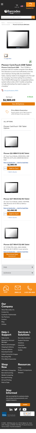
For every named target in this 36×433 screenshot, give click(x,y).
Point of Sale (5, 382)
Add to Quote (12, 172)
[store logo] (12, 12)
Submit (25, 404)
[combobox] (18, 17)
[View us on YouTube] (24, 410)
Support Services (23, 340)
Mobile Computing (7, 375)
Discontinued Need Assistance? (12, 255)
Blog (3, 322)
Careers (4, 319)
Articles (4, 324)
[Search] (33, 17)
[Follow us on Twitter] (15, 410)
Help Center (5, 338)
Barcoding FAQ (6, 356)
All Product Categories (9, 370)
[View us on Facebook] (20, 410)
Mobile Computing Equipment (15, 22)
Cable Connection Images (10, 354)
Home (3, 22)
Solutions (21, 343)
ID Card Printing (7, 380)
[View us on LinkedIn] (11, 410)
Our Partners (6, 317)
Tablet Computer (6, 24)
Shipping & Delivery (8, 347)
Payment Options (7, 349)
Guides (20, 350)
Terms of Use (5, 426)
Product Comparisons (25, 370)
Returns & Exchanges (8, 344)
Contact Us (30, 8)
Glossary (21, 372)
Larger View (8, 58)
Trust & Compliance (15, 426)
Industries (21, 345)
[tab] (18, 121)
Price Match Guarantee (9, 359)
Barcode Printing (7, 377)
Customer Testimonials (9, 314)
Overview (7, 273)
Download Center (7, 352)
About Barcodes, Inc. (8, 310)
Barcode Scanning (7, 373)
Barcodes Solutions (24, 338)
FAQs (5, 267)
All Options (8, 121)
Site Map (18, 425)
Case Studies (22, 347)
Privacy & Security (27, 425)
